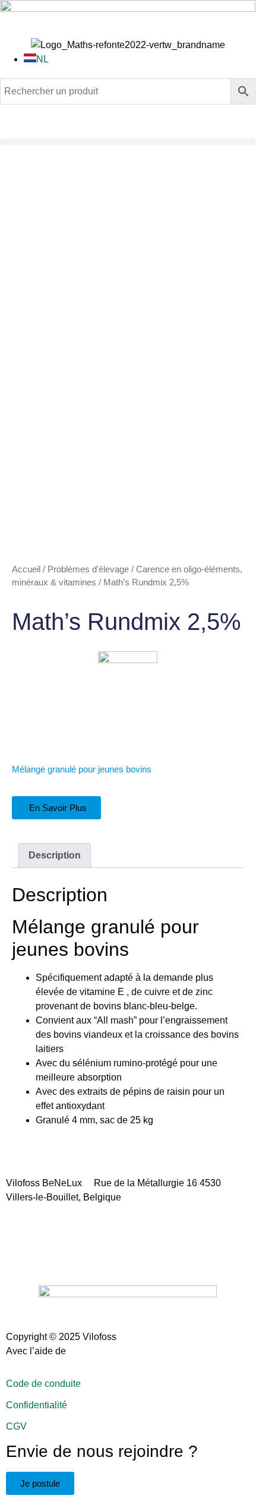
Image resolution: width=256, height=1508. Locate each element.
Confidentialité (36, 1405)
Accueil (26, 569)
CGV (16, 1426)
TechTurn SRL (98, 1351)
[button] (127, 141)
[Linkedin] (53, 1254)
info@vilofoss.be (167, 1197)
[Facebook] (21, 1254)
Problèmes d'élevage (88, 569)
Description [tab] (55, 855)
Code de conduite (43, 1384)
